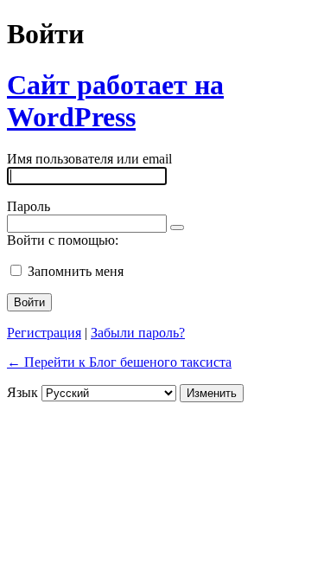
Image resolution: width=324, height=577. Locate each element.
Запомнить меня (76, 271)
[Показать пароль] (177, 227)
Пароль (28, 206)
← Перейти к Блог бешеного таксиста (119, 362)
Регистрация (44, 332)
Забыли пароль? (138, 332)
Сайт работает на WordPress (115, 100)
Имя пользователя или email (89, 158)
